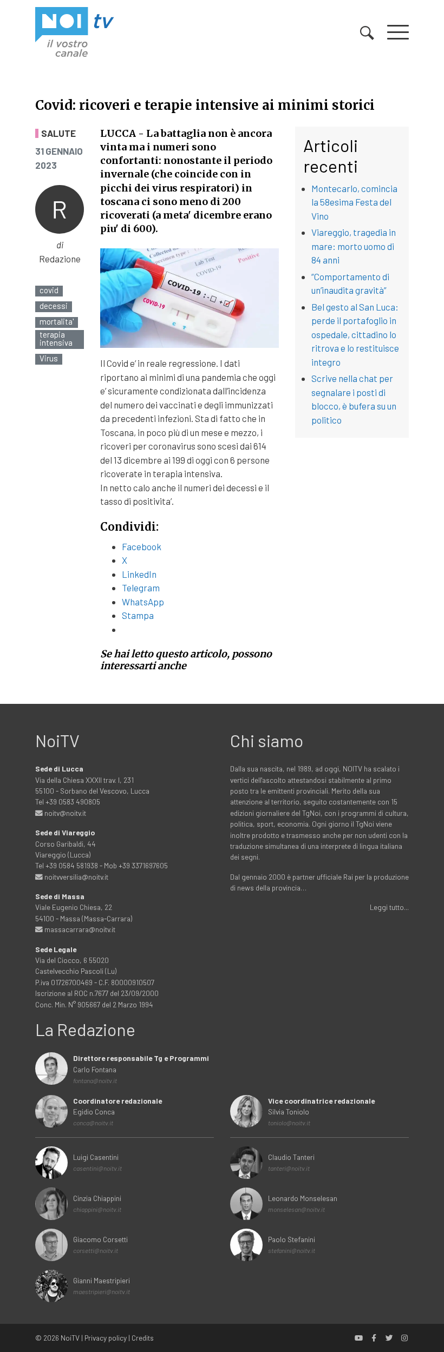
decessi (54, 306)
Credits (143, 1337)
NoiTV (70, 1337)
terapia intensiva (56, 338)
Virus (49, 358)
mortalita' (57, 321)
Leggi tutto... (389, 907)
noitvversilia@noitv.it (75, 876)
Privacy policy (105, 1337)
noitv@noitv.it (64, 812)
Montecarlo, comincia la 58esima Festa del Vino (354, 202)
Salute (58, 133)
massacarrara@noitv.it (79, 929)
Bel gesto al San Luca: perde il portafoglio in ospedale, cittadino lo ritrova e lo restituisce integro (355, 334)
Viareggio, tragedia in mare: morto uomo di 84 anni (353, 246)
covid (49, 290)
